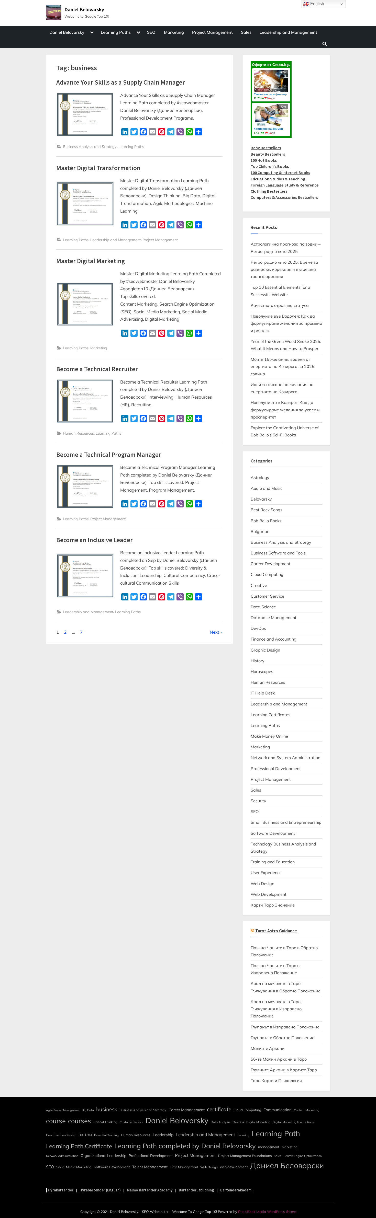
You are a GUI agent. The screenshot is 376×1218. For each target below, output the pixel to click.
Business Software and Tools (278, 552)
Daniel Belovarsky (84, 9)
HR (81, 1135)
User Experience (266, 872)
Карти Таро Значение (273, 905)
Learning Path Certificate (79, 1146)
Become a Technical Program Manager (108, 455)
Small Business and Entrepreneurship (286, 822)
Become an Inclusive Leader (94, 540)
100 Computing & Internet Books (280, 172)
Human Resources (78, 433)
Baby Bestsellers (266, 147)
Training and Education (273, 861)
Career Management (187, 1109)
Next (214, 632)
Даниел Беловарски (287, 1165)
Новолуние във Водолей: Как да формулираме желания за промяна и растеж (286, 323)
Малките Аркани (268, 1048)
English (316, 4)
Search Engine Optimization (303, 1156)
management (268, 1147)
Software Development (273, 833)
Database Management (273, 617)
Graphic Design (265, 650)
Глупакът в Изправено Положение (285, 1026)
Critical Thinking (105, 1122)
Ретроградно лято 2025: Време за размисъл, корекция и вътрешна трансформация (284, 269)
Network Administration (62, 1156)
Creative (259, 585)
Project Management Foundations (245, 1156)
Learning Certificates (270, 714)
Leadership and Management (288, 32)
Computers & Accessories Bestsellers (284, 197)
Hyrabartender (60, 1190)
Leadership (163, 1134)
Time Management (184, 1167)
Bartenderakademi (236, 1190)
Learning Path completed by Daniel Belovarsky (185, 1146)
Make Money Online (269, 736)
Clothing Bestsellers (269, 191)
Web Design (262, 883)
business (106, 1109)
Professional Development (276, 768)
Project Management (212, 32)
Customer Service (267, 596)
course (56, 1121)
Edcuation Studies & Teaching (278, 178)
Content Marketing (306, 1110)
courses (79, 1121)
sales (277, 1156)
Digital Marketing (258, 1122)
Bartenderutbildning (196, 1190)
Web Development (268, 894)
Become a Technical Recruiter (97, 369)
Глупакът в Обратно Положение (282, 1037)
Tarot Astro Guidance (276, 931)
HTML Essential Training (102, 1135)
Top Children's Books (270, 166)
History (257, 660)
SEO (151, 32)
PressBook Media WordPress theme (267, 1211)
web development (234, 1167)
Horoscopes (262, 671)
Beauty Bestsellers (268, 154)
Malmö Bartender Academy (150, 1190)
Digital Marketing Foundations (293, 1122)
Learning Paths (116, 32)
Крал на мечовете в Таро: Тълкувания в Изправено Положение (276, 1009)
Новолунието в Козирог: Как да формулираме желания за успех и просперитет (285, 410)
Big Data (88, 1110)
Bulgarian (260, 531)
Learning (243, 1135)
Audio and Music (266, 488)
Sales (246, 32)
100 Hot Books (264, 160)
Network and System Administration (285, 757)
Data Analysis (220, 1122)
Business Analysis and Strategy (90, 146)
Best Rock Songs (266, 509)
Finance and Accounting (273, 639)
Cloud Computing (267, 574)
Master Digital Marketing (90, 261)
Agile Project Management (63, 1110)
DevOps (258, 628)
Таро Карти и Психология (276, 1080)
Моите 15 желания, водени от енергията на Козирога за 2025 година (282, 366)
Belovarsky (261, 499)
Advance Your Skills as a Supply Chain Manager (120, 82)
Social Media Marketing (74, 1167)
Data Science (263, 606)
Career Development (270, 563)
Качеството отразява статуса (280, 305)
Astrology (260, 477)
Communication (277, 1109)
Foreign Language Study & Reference (285, 185)
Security (258, 800)
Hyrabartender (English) (100, 1190)
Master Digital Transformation (98, 168)
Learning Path (276, 1133)
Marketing (174, 32)
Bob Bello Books (266, 520)
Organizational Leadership (103, 1155)
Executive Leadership (61, 1135)
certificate (219, 1109)
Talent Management (150, 1166)
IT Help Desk (263, 692)
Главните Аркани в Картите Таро (284, 1069)
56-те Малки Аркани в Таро (279, 1059)
